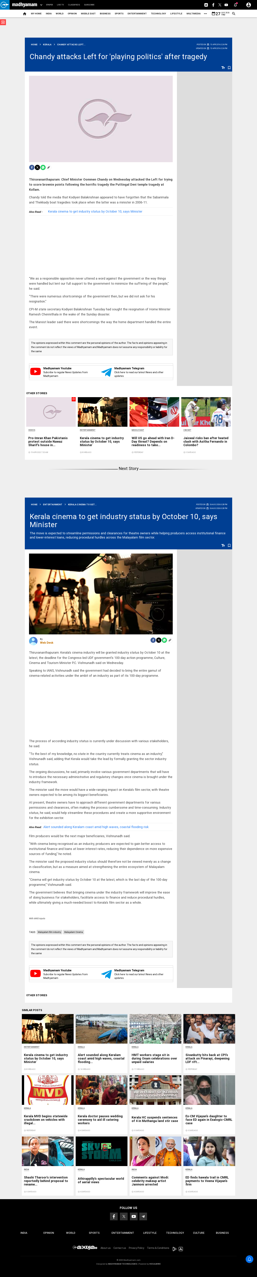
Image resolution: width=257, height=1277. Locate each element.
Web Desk (46, 642)
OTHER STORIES (36, 393)
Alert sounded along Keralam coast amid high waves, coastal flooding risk (89, 827)
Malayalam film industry (49, 932)
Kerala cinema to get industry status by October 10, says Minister (95, 211)
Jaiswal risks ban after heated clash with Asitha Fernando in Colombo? (206, 441)
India (49, 13)
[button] (5, 5)
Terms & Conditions (158, 1248)
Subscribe (89, 5)
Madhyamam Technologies (122, 1264)
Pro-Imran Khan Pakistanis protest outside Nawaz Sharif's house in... (48, 441)
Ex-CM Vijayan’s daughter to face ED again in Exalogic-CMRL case (208, 1119)
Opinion (72, 13)
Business (105, 13)
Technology (158, 13)
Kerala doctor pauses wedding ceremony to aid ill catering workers (100, 1119)
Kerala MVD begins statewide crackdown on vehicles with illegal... (45, 1119)
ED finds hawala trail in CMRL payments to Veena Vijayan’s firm (207, 1181)
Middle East (88, 13)
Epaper (49, 5)
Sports (119, 13)
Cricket (187, 430)
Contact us (119, 1248)
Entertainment (137, 13)
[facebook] (32, 167)
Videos (31, 430)
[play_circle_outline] (51, 411)
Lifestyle (176, 13)
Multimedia (194, 13)
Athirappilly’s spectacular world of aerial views (101, 1180)
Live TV (60, 5)
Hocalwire (155, 1264)
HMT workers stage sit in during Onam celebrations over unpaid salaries (154, 1058)
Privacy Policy (136, 1248)
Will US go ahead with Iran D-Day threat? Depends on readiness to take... (153, 441)
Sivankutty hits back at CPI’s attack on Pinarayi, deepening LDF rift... (207, 1058)
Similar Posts (32, 1010)
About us (106, 1248)
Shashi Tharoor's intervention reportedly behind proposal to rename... (46, 1181)
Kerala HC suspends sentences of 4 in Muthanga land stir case (155, 1119)
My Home (36, 13)
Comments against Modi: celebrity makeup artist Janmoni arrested (150, 1181)
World (59, 13)
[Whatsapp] (43, 167)
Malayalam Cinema (73, 932)
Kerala (81, 1047)
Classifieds (74, 5)
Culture (199, 1232)
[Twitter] (37, 167)
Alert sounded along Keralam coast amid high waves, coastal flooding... (101, 1058)
